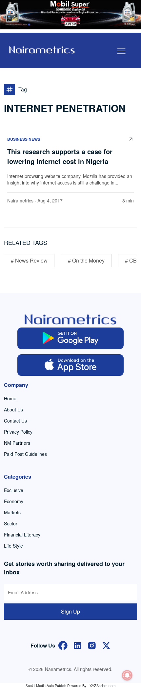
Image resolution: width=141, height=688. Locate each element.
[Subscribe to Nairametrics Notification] (127, 675)
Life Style (13, 545)
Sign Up (70, 611)
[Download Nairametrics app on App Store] (70, 365)
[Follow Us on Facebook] (63, 644)
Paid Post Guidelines (25, 454)
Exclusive (13, 490)
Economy (13, 501)
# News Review (29, 260)
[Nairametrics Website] (42, 49)
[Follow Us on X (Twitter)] (106, 644)
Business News (23, 139)
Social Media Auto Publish (46, 685)
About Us (13, 409)
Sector (10, 523)
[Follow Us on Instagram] (91, 644)
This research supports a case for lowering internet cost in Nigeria (59, 156)
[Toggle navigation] (121, 51)
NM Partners (17, 443)
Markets (12, 512)
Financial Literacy (22, 534)
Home (10, 398)
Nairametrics (20, 200)
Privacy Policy (18, 431)
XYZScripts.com (102, 685)
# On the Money (86, 260)
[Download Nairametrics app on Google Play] (70, 338)
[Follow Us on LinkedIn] (77, 644)
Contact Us (15, 420)
